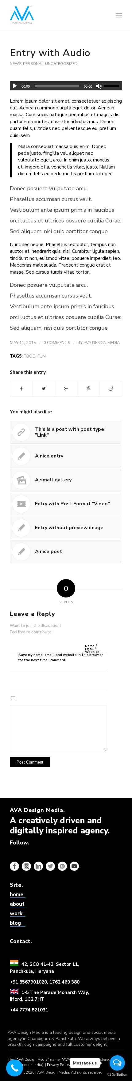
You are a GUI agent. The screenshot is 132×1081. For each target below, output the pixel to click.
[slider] (113, 85)
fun (41, 356)
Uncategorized (61, 63)
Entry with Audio (50, 52)
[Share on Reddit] (111, 388)
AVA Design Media (101, 343)
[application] (66, 85)
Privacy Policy (58, 1064)
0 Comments (57, 343)
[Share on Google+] (66, 388)
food (30, 356)
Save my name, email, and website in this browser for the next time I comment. (60, 657)
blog (15, 923)
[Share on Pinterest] (88, 388)
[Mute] (99, 86)
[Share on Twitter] (44, 388)
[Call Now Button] (14, 1068)
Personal (33, 63)
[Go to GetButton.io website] (117, 1075)
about (17, 904)
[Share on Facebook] (21, 388)
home (16, 894)
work (16, 913)
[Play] (15, 86)
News (15, 63)
